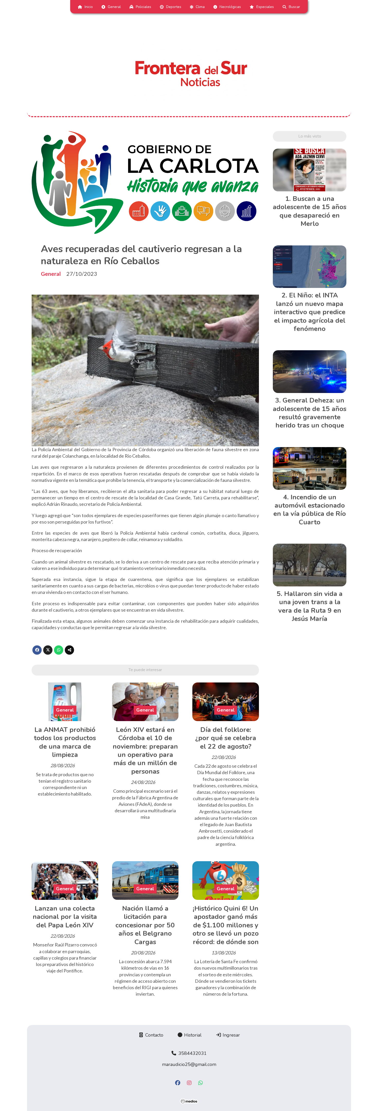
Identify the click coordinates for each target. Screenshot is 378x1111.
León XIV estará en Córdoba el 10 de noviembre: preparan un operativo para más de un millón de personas (145, 750)
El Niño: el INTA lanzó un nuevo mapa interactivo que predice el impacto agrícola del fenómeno (309, 312)
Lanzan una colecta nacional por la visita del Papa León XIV (65, 917)
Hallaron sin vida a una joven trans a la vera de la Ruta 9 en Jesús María (310, 606)
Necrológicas (230, 6)
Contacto (153, 1035)
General (114, 6)
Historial (192, 1035)
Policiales (143, 6)
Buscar (294, 6)
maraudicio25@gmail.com (189, 1064)
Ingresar (230, 1035)
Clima (200, 6)
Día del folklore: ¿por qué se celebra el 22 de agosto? (225, 738)
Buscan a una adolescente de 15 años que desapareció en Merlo (309, 211)
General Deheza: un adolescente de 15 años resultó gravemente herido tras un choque (309, 413)
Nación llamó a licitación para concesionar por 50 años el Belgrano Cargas (145, 925)
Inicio (89, 6)
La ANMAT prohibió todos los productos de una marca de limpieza (65, 742)
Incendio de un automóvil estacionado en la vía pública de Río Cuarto (309, 510)
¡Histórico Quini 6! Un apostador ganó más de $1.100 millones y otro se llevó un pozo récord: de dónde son (226, 925)
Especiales (265, 6)
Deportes (173, 6)
